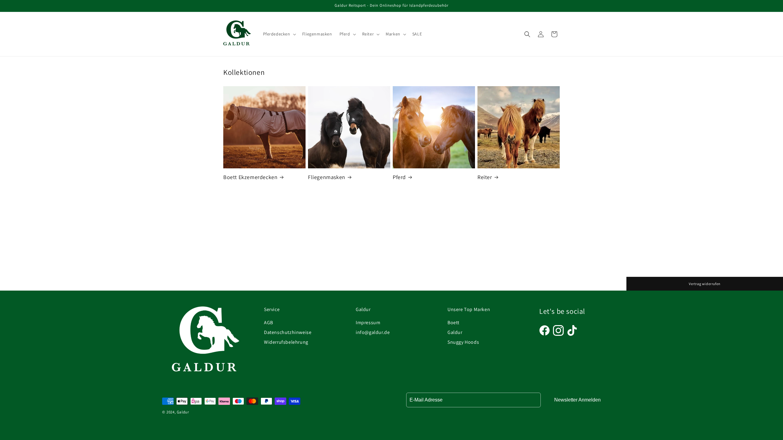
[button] (279, 34)
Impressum (368, 322)
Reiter (484, 177)
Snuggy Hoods (463, 342)
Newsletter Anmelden (577, 399)
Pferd (399, 177)
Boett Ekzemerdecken (250, 177)
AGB (268, 322)
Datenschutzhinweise (287, 332)
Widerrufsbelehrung (286, 342)
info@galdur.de (373, 332)
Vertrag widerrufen (705, 283)
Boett (453, 322)
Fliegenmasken (326, 177)
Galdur (454, 332)
